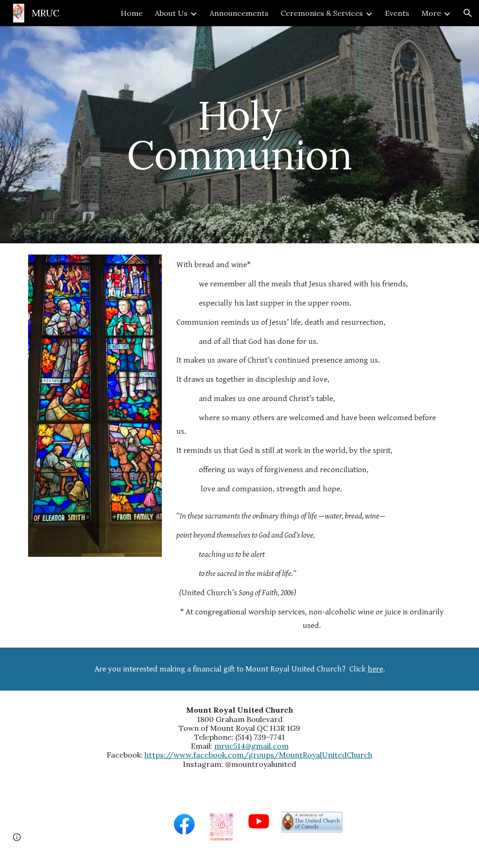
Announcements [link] (239, 13)
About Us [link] (171, 13)
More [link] (431, 13)
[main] (239, 135)
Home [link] (132, 13)
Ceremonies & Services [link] (322, 13)
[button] (468, 13)
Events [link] (397, 13)
